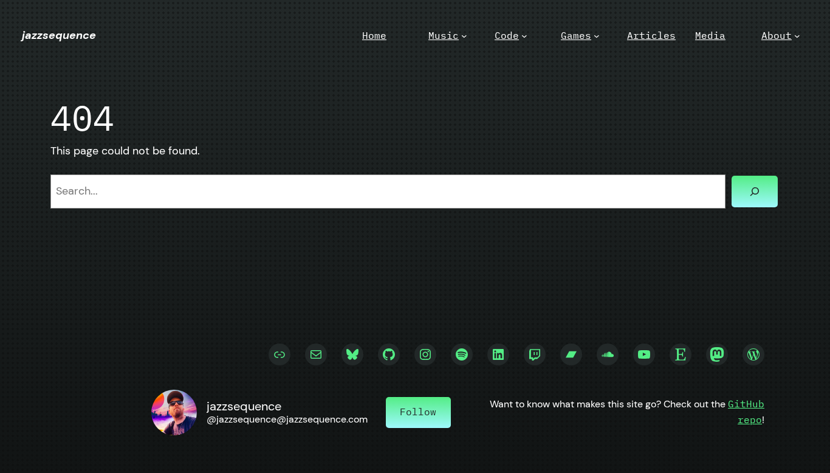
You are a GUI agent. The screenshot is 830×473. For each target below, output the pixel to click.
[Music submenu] (464, 36)
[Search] (755, 191)
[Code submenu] (524, 36)
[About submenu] (797, 36)
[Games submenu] (597, 36)
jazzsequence (59, 35)
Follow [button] (418, 412)
